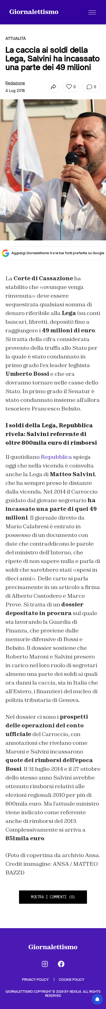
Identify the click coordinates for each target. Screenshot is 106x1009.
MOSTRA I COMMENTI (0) (53, 897)
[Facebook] (61, 964)
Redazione (15, 83)
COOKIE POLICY (71, 980)
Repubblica (56, 456)
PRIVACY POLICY (35, 980)
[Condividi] (54, 87)
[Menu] (92, 12)
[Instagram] (44, 964)
